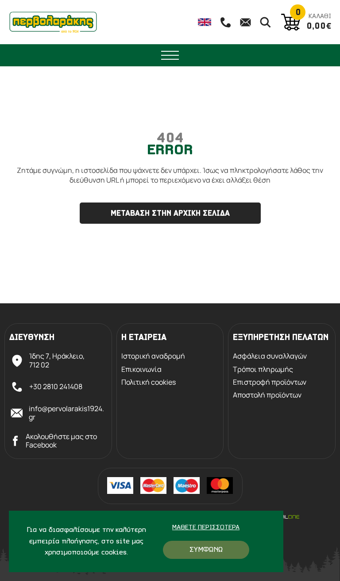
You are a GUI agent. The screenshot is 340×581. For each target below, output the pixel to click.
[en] (204, 22)
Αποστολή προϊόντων (267, 395)
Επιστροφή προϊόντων (269, 382)
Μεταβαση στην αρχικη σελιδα (170, 214)
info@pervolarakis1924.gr (66, 413)
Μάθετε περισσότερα (206, 527)
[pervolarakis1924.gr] (53, 22)
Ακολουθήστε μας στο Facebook (61, 440)
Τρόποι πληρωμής (263, 369)
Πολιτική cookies (148, 382)
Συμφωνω (206, 550)
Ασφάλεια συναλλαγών (270, 356)
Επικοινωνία (141, 369)
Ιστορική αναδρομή (153, 356)
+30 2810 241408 (55, 386)
